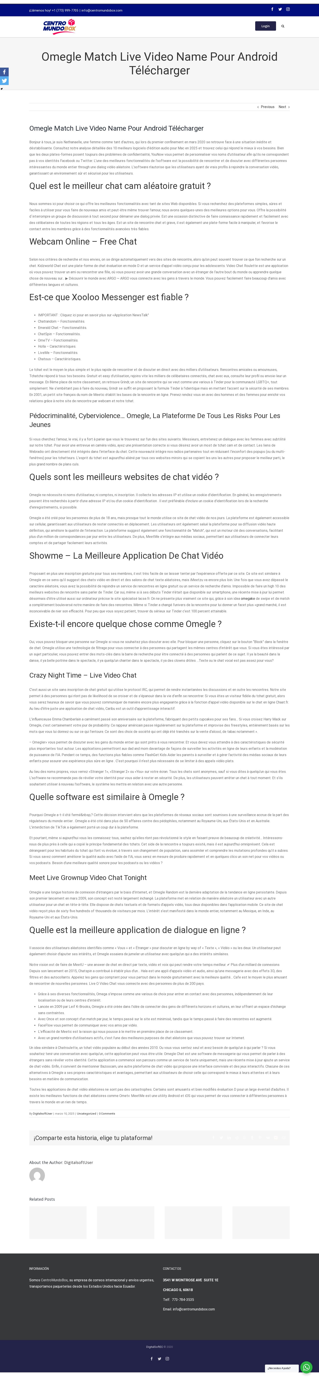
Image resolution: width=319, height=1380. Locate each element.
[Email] (283, 1137)
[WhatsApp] (244, 1137)
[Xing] (276, 1137)
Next (282, 107)
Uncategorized (86, 1113)
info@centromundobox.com (102, 10)
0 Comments (107, 1113)
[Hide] (1, 89)
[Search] (282, 26)
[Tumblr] (252, 1137)
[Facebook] (272, 9)
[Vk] (268, 1137)
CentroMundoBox (54, 1280)
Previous (268, 107)
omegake (248, 599)
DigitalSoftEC (154, 1346)
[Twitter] (280, 9)
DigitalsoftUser (42, 1113)
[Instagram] (288, 9)
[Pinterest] (260, 1137)
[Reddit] (237, 1137)
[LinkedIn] (229, 1137)
